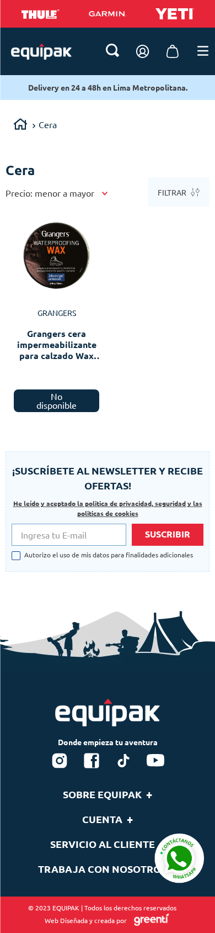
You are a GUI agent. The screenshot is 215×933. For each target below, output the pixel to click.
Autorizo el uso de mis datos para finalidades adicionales (108, 555)
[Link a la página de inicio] (20, 125)
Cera (48, 124)
